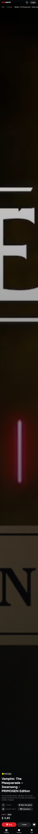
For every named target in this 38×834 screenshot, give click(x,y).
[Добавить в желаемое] (34, 824)
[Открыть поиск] (27, 2)
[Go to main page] (6, 2)
